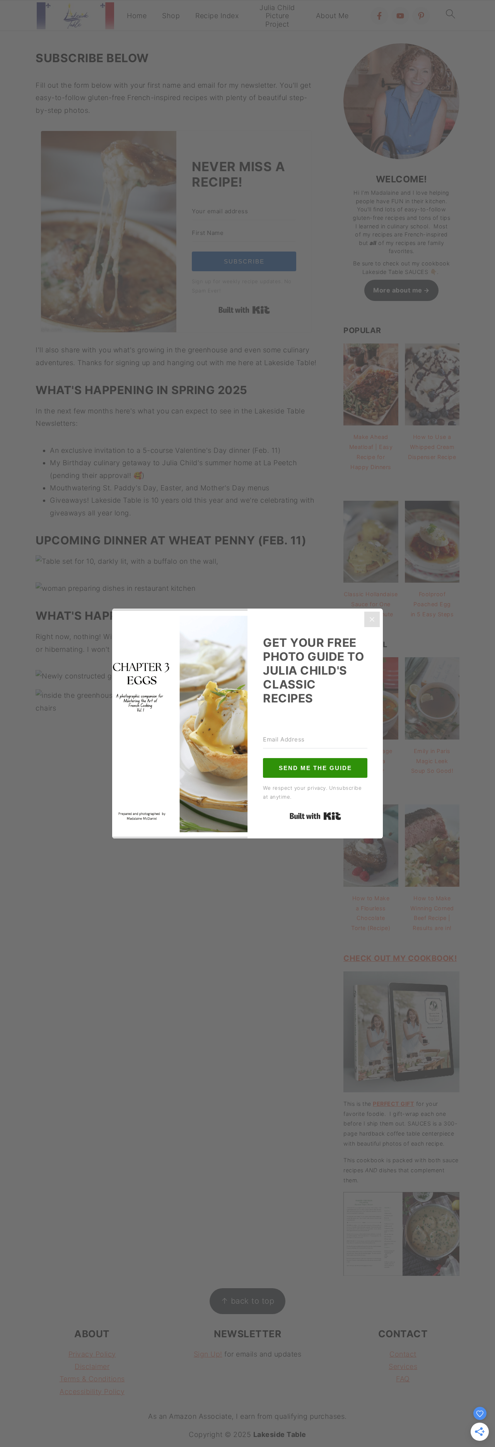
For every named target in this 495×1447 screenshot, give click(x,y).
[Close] (372, 619)
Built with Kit (315, 816)
